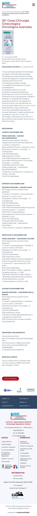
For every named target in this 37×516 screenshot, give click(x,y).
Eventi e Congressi (14, 11)
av (17, 512)
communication (24, 512)
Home (4, 11)
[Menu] (33, 4)
